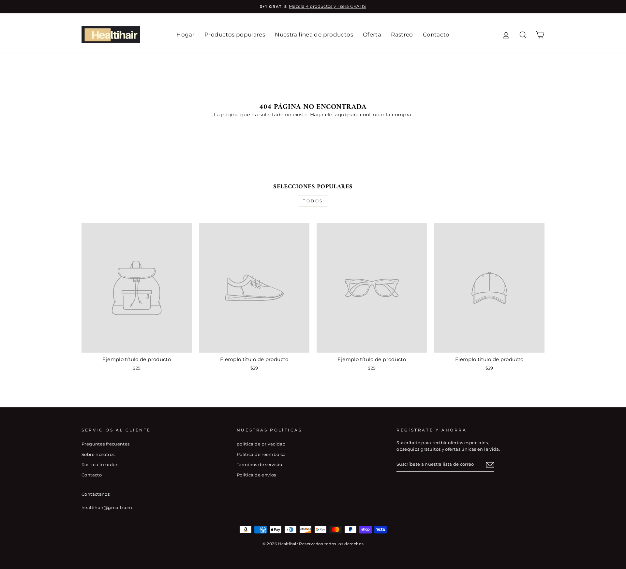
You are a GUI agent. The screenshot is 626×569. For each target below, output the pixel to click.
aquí (340, 114)
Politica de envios (256, 475)
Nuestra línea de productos (314, 34)
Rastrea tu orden (100, 464)
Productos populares (234, 34)
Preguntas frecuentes (106, 444)
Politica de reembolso (261, 454)
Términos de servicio (259, 464)
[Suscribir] (490, 464)
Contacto (436, 34)
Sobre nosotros (98, 454)
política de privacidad (261, 444)
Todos (313, 200)
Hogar (185, 34)
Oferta (372, 34)
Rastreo (402, 34)
